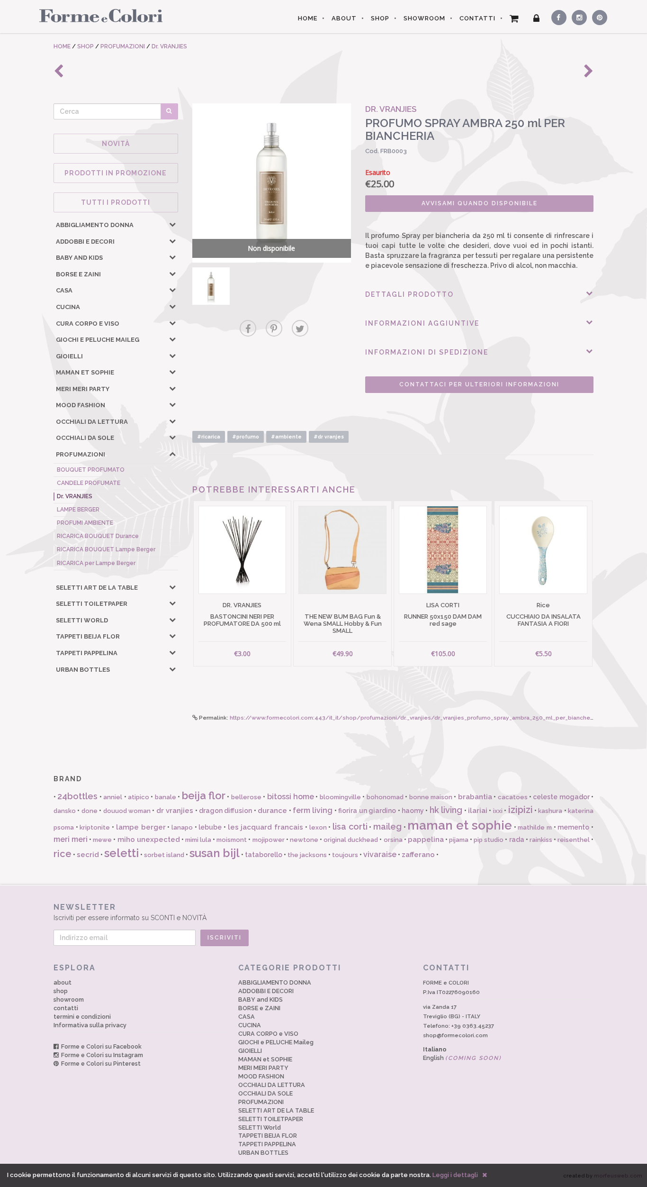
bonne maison (430, 797)
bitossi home (290, 796)
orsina (393, 839)
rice (63, 853)
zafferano (418, 854)
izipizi (520, 809)
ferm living (312, 810)
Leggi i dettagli (455, 1174)
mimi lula (198, 839)
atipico (138, 797)
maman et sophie (459, 825)
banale (165, 797)
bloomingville (340, 797)
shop (61, 991)
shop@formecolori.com (455, 1035)
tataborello (263, 854)
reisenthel (573, 839)
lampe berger (141, 827)
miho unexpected (148, 839)
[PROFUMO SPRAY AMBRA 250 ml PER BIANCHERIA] (211, 286)
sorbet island (164, 854)
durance (272, 810)
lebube (210, 827)
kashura (550, 810)
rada (516, 839)
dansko (65, 810)
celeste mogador (561, 797)
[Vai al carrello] (514, 18)
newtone (304, 839)
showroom (69, 999)
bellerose (246, 797)
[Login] (536, 18)
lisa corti (350, 826)
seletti (121, 853)
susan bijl (214, 853)
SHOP (380, 18)
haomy (413, 810)
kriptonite (95, 827)
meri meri (71, 839)
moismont (231, 839)
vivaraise (379, 854)
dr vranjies (174, 810)
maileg (387, 826)
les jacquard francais (265, 827)
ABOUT (344, 18)
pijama (458, 839)
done (89, 810)
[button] (172, 224)
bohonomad (385, 797)
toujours (345, 854)
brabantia (475, 797)
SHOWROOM (424, 18)
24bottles (77, 796)
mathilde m (535, 827)
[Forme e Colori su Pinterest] (597, 16)
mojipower (268, 839)
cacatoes (513, 797)
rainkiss (541, 839)
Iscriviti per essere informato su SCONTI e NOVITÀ (130, 912)
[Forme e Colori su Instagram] (577, 16)
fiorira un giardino (367, 810)
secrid (88, 854)
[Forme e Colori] (97, 15)
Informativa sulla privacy (90, 1025)
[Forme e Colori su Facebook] (557, 16)
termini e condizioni (82, 1016)
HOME (307, 18)
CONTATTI (477, 18)
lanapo (182, 827)
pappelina (426, 839)
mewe (102, 839)
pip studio (488, 839)
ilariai (477, 810)
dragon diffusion (225, 810)
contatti (66, 1008)
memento (573, 827)
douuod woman (127, 810)
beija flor (203, 795)
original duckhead (351, 839)
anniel (112, 797)
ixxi (498, 810)
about (63, 982)
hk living (446, 810)
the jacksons (307, 854)
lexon (318, 827)
